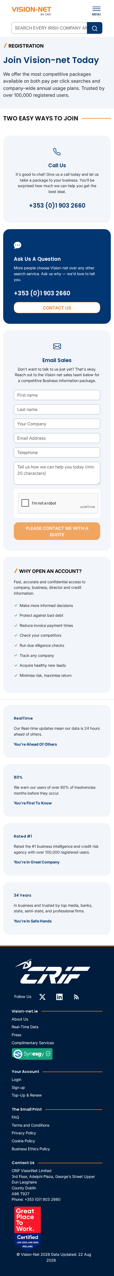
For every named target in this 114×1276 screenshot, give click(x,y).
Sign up (18, 1087)
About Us (20, 1019)
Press (16, 1034)
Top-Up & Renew (27, 1095)
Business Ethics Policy (31, 1149)
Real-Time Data (25, 1027)
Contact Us (57, 307)
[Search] (94, 28)
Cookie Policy (23, 1141)
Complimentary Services (33, 1042)
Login (16, 1079)
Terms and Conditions (30, 1125)
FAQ (15, 1117)
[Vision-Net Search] (31, 11)
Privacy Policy (24, 1133)
